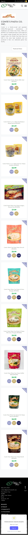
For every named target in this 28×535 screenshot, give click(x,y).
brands (4, 504)
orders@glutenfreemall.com (9, 490)
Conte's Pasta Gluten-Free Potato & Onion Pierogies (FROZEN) (14, 290)
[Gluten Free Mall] (8, 5)
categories (5, 512)
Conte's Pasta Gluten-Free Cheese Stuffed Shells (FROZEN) (14, 373)
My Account (20, 1)
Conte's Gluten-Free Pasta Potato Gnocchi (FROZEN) (14, 248)
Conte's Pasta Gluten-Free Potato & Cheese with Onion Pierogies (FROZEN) (14, 331)
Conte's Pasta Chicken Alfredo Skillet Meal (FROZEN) (14, 80)
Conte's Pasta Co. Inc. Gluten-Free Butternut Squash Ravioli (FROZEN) (14, 122)
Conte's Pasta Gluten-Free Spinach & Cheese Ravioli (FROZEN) (14, 415)
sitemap (4, 507)
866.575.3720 (5, 488)
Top (25, 490)
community (5, 509)
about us (4, 514)
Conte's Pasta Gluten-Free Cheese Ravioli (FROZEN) (14, 457)
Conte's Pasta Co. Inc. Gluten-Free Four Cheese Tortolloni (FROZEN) (14, 164)
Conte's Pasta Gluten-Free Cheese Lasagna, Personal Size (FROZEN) (14, 206)
